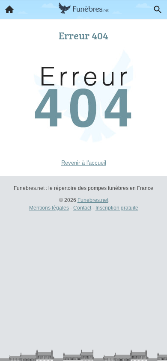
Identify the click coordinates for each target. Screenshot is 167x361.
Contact (82, 208)
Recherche (157, 9)
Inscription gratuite (116, 208)
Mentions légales (49, 208)
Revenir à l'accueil (83, 163)
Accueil (9, 9)
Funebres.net (93, 200)
